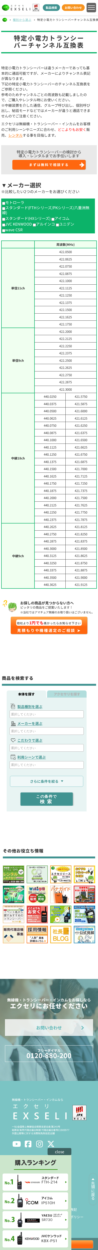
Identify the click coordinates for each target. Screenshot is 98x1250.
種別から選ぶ (22, 20)
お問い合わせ (73, 7)
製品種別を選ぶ (29, 706)
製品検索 (51, 7)
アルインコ (45, 224)
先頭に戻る (93, 1190)
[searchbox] (47, 714)
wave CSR (14, 229)
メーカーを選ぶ (29, 723)
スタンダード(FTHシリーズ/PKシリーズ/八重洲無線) (45, 210)
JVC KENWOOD (18, 224)
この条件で (46, 799)
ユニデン (66, 224)
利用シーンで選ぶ (31, 757)
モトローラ (14, 202)
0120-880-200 (49, 1054)
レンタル (15, 135)
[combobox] (46, 714)
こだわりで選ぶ (29, 740)
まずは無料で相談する (49, 164)
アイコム (61, 218)
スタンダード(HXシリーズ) (27, 218)
